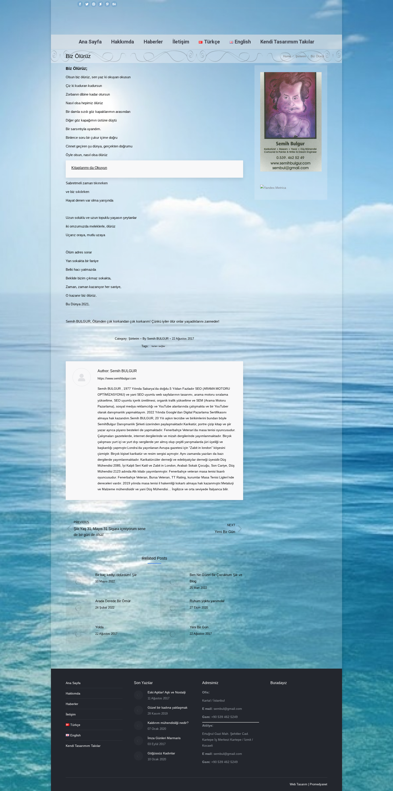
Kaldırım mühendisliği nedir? (168, 723)
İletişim (71, 714)
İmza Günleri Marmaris (164, 738)
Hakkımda (73, 693)
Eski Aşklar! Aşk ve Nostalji (167, 692)
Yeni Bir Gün (199, 627)
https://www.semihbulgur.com (117, 378)
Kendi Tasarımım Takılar (83, 746)
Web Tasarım (298, 784)
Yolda (99, 627)
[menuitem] (90, 42)
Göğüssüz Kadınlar (161, 753)
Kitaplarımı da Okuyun (89, 168)
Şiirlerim (133, 338)
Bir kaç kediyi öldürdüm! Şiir (116, 575)
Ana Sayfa (73, 683)
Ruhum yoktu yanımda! (207, 601)
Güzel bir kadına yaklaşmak (167, 707)
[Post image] (78, 582)
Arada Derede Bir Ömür (113, 601)
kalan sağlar (158, 346)
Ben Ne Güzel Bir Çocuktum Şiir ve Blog (216, 578)
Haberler (72, 704)
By (156, 338)
